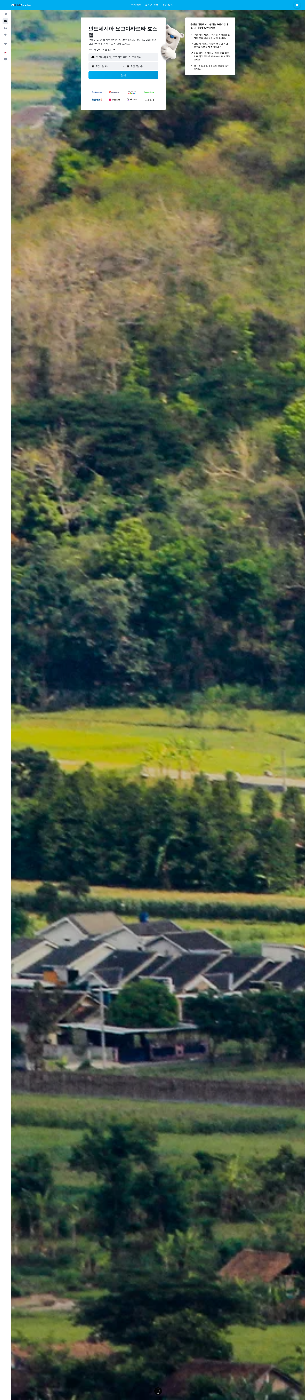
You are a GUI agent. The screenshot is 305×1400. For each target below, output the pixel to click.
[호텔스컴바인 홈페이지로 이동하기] (21, 5)
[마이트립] (5, 44)
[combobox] (101, 49)
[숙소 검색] (5, 21)
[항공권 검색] (5, 14)
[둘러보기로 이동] (5, 34)
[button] (5, 4)
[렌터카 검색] (5, 28)
